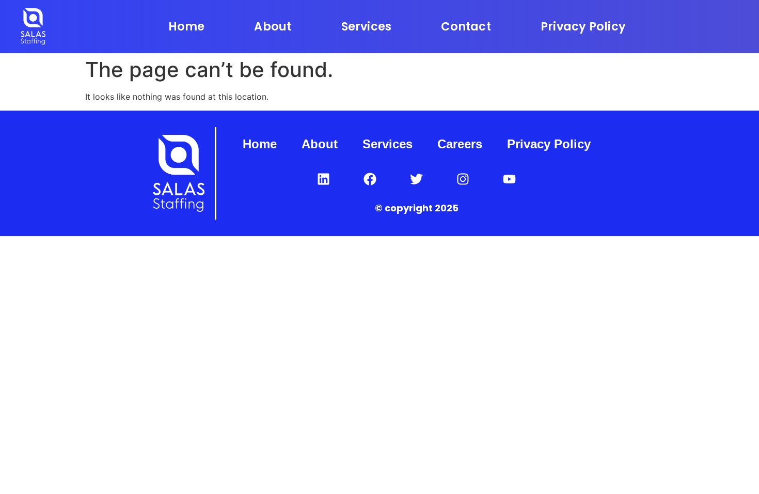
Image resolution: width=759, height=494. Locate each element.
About (272, 26)
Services (366, 26)
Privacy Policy (583, 26)
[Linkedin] (324, 179)
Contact (466, 26)
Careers (459, 144)
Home (186, 26)
